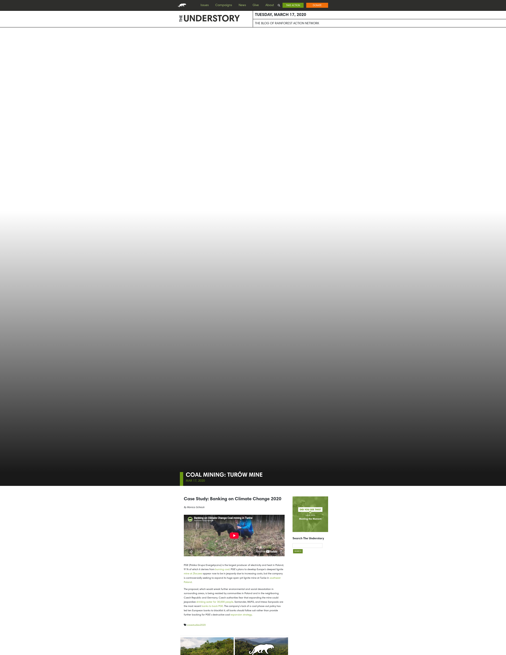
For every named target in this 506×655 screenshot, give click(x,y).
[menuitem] (206, 5)
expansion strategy (241, 615)
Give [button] (256, 5)
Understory (211, 19)
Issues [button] (205, 5)
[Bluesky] (2, 47)
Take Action (293, 5)
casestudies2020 (196, 625)
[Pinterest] (2, 42)
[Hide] (1, 63)
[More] (2, 58)
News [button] (242, 5)
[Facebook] (2, 37)
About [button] (269, 5)
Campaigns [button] (223, 5)
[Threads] (2, 52)
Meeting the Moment (310, 519)
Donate (317, 5)
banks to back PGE (212, 606)
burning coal (222, 569)
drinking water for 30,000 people (214, 602)
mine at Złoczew (193, 573)
